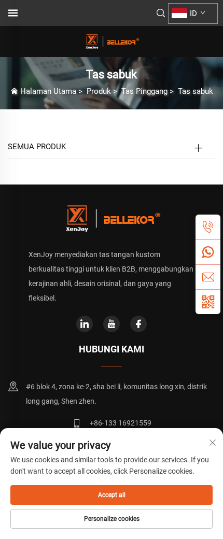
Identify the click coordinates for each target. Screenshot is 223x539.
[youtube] (111, 324)
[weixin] (208, 301)
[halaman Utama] (111, 41)
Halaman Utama (48, 91)
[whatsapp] (208, 251)
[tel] (208, 227)
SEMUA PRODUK (37, 146)
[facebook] (138, 324)
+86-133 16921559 (120, 423)
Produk (99, 91)
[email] (208, 276)
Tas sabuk (195, 91)
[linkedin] (84, 324)
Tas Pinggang (144, 91)
